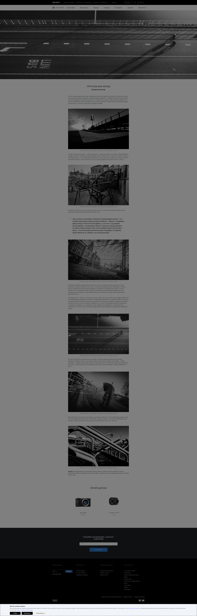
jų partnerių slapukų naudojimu (133, 608)
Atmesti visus (27, 613)
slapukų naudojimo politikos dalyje (25, 610)
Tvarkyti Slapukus (40, 613)
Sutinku (15, 613)
